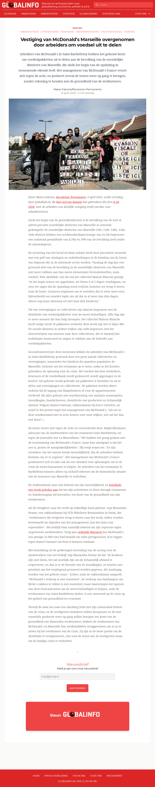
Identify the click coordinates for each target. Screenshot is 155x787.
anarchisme (28, 13)
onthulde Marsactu (90, 532)
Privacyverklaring (56, 775)
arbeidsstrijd (49, 13)
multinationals (112, 31)
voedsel (129, 31)
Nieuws (77, 28)
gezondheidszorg (88, 31)
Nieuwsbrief (114, 775)
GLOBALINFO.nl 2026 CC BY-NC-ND (77, 781)
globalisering (88, 13)
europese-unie (111, 13)
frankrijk (67, 31)
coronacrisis (50, 31)
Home (36, 775)
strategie (69, 13)
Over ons (96, 775)
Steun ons (79, 775)
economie (10, 13)
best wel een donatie (69, 202)
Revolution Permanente (71, 197)
